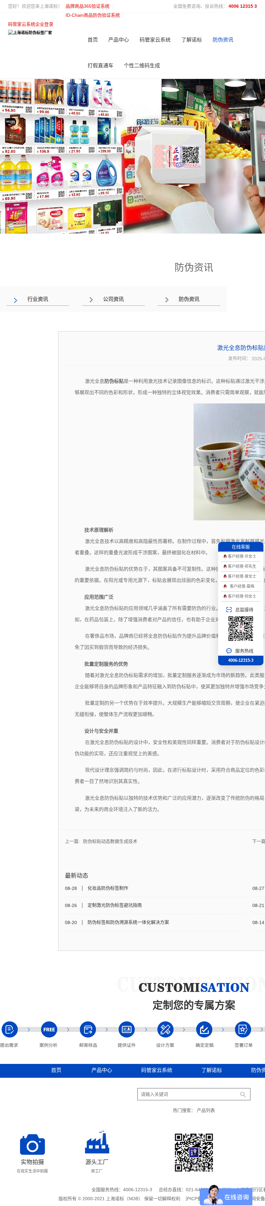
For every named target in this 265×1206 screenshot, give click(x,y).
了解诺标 (191, 40)
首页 (93, 40)
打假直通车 (100, 65)
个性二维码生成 (142, 65)
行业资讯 (37, 299)
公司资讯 (113, 299)
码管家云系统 (155, 40)
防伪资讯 (223, 40)
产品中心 (118, 40)
